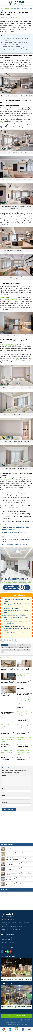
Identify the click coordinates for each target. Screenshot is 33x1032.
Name (3, 788)
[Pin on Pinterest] (13, 640)
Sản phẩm (24, 1024)
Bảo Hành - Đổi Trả (7, 939)
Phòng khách (12, 645)
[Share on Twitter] (7, 640)
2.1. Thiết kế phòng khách (12, 44)
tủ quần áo (16, 360)
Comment (5, 775)
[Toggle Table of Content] (29, 36)
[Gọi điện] (16, 1029)
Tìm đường (4, 1031)
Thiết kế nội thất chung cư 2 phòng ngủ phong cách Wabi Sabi (17, 858)
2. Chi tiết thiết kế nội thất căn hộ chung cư (14, 42)
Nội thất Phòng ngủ (23, 1022)
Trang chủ (2, 8)
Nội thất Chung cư (14, 1020)
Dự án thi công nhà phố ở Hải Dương (16, 853)
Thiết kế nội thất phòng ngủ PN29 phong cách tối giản (17, 863)
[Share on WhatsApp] (1, 640)
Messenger (23, 1031)
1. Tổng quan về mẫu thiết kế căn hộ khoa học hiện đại (15, 39)
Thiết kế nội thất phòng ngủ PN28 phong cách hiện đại (17, 868)
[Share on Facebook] (4, 640)
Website (4, 802)
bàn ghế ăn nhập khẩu (11, 299)
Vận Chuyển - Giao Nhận (8, 945)
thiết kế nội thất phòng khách (14, 650)
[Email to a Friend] (10, 640)
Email (3, 795)
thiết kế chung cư (5, 123)
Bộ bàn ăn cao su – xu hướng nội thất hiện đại (14, 532)
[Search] (1, 2)
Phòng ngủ (20, 645)
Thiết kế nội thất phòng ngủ (8, 345)
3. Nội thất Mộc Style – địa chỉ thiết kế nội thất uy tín (16, 51)
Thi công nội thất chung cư (13, 1024)
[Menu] (31, 2)
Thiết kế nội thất (9, 8)
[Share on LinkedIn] (15, 640)
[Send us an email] (5, 951)
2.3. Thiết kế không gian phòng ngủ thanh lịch (17, 48)
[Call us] (7, 951)
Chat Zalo (10, 1031)
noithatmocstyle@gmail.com (13, 929)
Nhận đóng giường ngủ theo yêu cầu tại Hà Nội (14, 544)
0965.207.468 (11, 916)
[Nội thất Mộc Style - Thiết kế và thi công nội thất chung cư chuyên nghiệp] (16, 3)
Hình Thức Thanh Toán (8, 942)
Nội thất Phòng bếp (25, 1020)
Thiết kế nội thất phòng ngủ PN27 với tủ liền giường (19, 873)
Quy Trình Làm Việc (7, 937)
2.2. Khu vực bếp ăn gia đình (12, 46)
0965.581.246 (11, 919)
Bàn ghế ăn (3, 297)
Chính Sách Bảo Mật (7, 947)
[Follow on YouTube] (10, 951)
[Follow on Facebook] (2, 951)
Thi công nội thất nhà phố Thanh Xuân (17, 848)
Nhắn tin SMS (29, 1031)
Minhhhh (15, 17)
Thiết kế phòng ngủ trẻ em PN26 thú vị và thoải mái (18, 878)
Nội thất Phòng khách (10, 1022)
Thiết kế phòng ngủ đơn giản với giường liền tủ (18, 883)
